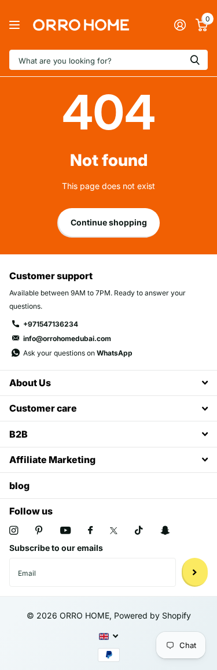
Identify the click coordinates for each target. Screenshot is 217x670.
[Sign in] (180, 25)
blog (19, 485)
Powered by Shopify (152, 615)
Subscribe (195, 572)
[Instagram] (13, 530)
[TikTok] (139, 530)
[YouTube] (65, 531)
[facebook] (90, 531)
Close (108, 383)
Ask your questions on (78, 353)
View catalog (16, 25)
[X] (113, 530)
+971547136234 (50, 324)
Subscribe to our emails (56, 548)
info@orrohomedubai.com (67, 338)
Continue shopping (109, 222)
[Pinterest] (39, 530)
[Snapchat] (165, 530)
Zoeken (195, 60)
